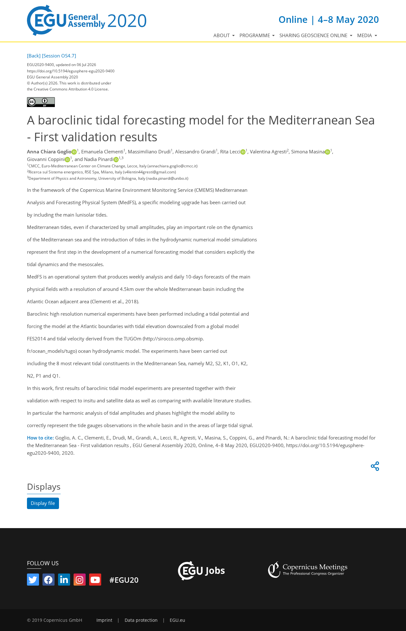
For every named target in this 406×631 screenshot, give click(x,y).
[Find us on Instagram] (80, 581)
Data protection (141, 620)
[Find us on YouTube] (95, 581)
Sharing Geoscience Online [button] (314, 35)
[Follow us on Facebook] (49, 581)
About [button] (222, 35)
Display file (43, 503)
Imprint (104, 620)
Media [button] (365, 35)
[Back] (34, 55)
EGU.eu (177, 620)
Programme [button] (255, 35)
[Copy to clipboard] (374, 468)
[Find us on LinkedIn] (64, 581)
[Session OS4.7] (59, 55)
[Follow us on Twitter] (33, 581)
